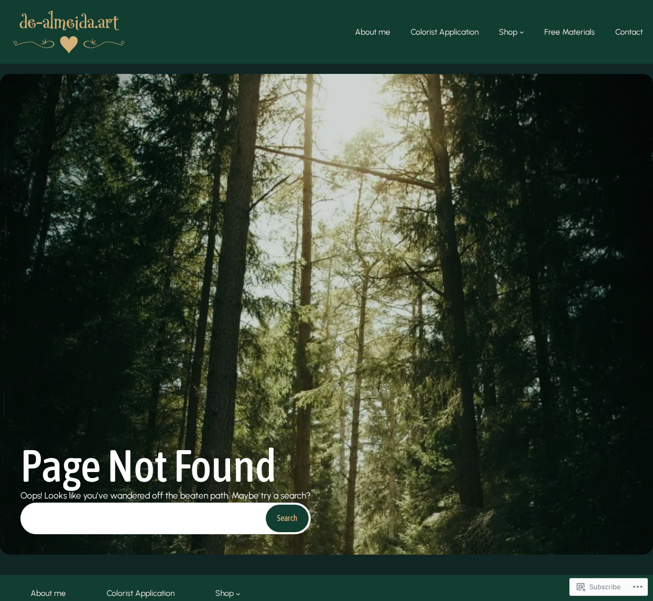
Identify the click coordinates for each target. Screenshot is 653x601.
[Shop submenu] (521, 32)
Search (287, 517)
